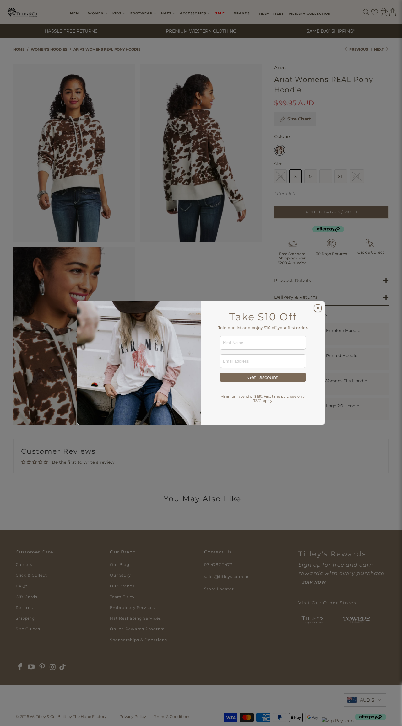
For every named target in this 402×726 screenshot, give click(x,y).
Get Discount (262, 377)
